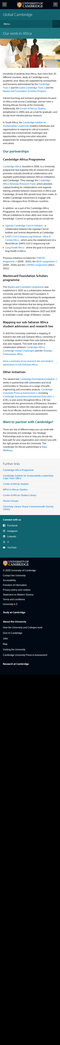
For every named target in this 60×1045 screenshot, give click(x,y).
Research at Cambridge (16, 664)
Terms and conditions (14, 599)
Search (55, 4)
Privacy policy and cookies (16, 590)
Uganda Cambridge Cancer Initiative (24, 225)
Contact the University (14, 575)
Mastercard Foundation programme (26, 287)
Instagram (12, 531)
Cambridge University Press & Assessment (25, 655)
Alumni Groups (10, 501)
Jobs (5, 638)
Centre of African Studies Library (19, 495)
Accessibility (9, 580)
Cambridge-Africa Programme (18, 470)
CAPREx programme (36, 265)
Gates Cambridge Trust (31, 87)
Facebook (12, 525)
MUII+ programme (45, 261)
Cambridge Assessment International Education (27, 396)
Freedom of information (15, 585)
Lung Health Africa (14, 247)
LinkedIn (11, 536)
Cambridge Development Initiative (37, 379)
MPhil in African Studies (15, 489)
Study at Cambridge (14, 612)
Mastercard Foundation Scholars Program (24, 91)
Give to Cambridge (12, 633)
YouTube (12, 547)
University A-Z (10, 604)
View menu (4, 4)
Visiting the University (14, 649)
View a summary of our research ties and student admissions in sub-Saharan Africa (28, 363)
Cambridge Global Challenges (18, 350)
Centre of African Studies (33, 108)
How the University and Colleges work (22, 627)
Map (5, 644)
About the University (14, 621)
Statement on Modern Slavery (18, 594)
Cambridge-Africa (12, 166)
